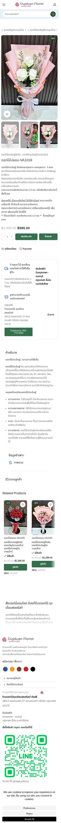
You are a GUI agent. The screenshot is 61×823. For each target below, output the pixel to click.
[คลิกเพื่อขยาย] (7, 114)
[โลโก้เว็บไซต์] (29, 4)
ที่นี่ (30, 727)
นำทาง (50, 315)
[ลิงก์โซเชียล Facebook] (4, 255)
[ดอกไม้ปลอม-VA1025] (15, 517)
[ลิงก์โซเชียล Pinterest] (19, 255)
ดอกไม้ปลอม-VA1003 (42, 538)
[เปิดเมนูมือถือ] (4, 5)
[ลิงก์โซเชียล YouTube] (26, 669)
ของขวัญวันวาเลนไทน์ (14, 30)
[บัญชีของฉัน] (55, 5)
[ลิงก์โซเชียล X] (9, 255)
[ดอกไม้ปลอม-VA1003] (43, 517)
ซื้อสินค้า (48, 236)
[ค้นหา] (53, 14)
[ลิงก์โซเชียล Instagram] (19, 669)
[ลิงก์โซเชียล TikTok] (32, 669)
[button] (4, 77)
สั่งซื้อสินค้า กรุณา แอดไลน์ (15, 727)
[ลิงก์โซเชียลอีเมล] (14, 255)
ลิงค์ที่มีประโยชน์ (15, 684)
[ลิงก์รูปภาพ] (18, 640)
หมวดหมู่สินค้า (14, 678)
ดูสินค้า (15, 567)
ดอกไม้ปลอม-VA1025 (14, 538)
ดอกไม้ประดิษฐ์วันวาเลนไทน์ (43, 30)
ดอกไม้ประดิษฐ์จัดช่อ (10, 155)
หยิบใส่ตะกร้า (26, 236)
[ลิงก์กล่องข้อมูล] (22, 695)
